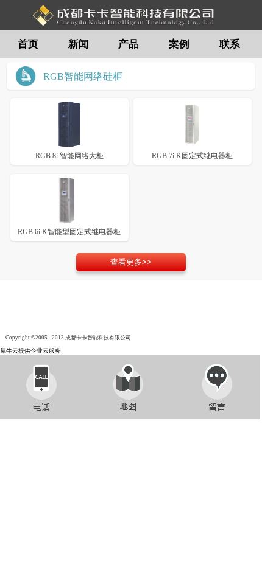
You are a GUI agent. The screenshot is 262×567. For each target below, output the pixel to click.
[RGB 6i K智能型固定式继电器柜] (69, 198)
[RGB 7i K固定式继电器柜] (192, 122)
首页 (28, 44)
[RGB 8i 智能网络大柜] (69, 122)
